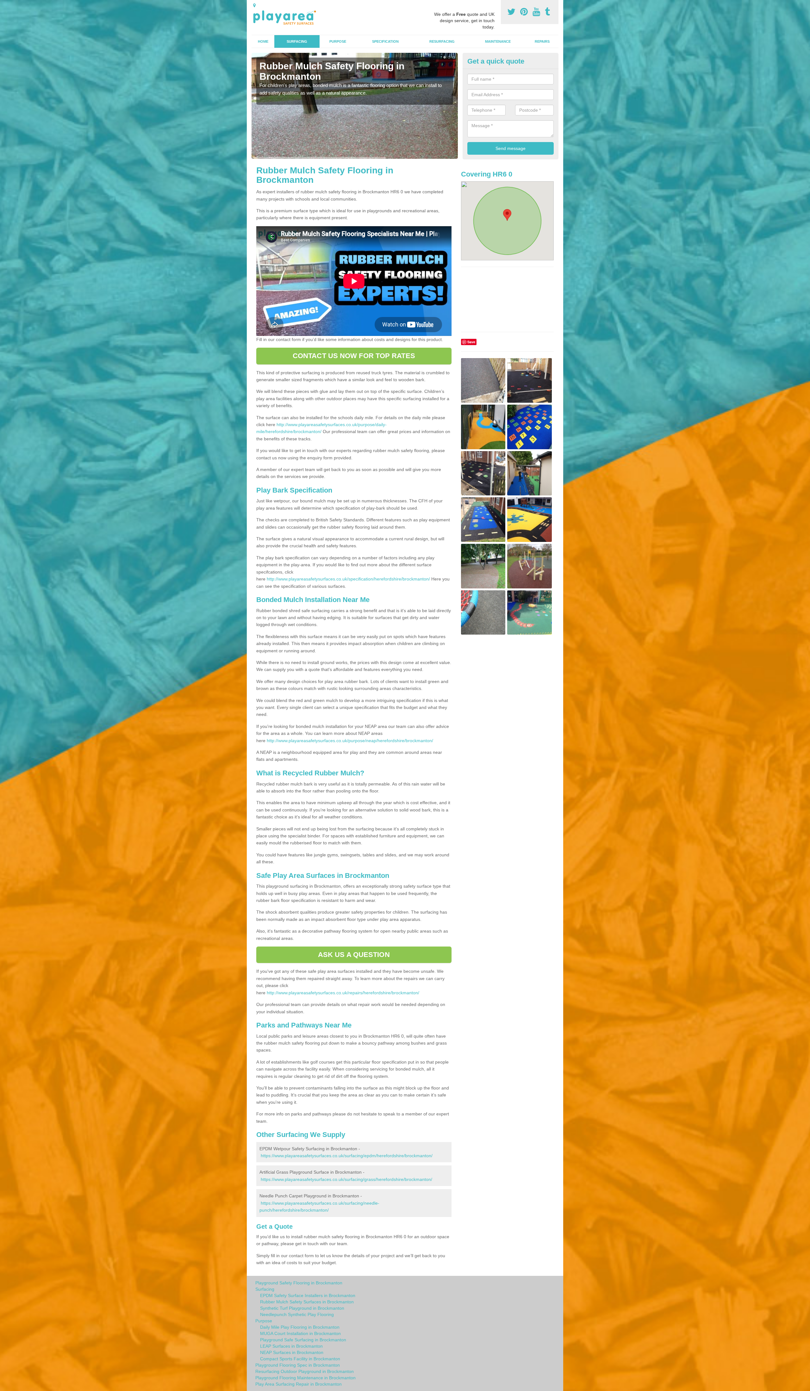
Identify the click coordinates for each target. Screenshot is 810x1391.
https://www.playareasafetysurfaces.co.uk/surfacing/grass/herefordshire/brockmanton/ (346, 1179)
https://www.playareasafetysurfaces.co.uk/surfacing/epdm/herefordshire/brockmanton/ (347, 1155)
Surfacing (297, 41)
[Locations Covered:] (254, 5)
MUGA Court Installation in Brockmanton (300, 1333)
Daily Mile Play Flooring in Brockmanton (300, 1327)
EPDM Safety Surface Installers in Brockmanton (307, 1295)
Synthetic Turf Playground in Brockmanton (302, 1308)
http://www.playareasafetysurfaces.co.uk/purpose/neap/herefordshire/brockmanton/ (350, 740)
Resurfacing (442, 41)
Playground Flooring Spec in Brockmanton (297, 1365)
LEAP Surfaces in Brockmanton (291, 1346)
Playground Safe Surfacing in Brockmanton (303, 1339)
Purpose (337, 41)
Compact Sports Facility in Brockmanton (300, 1358)
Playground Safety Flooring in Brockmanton (298, 1282)
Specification (385, 41)
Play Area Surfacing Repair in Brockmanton (298, 1384)
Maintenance (498, 41)
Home (263, 41)
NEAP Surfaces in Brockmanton (291, 1352)
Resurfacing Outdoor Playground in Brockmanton (304, 1371)
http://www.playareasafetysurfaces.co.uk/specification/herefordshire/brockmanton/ (348, 578)
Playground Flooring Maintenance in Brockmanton (305, 1377)
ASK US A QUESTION (354, 955)
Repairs (542, 41)
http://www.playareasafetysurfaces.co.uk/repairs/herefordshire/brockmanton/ (343, 992)
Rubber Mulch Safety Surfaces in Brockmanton (307, 1301)
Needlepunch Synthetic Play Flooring (297, 1314)
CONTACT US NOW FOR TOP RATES (354, 356)
